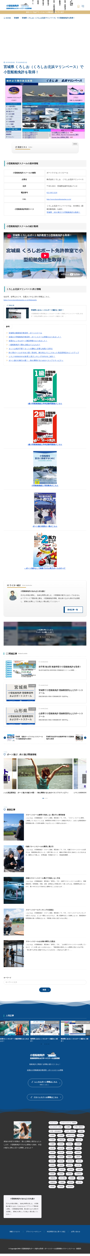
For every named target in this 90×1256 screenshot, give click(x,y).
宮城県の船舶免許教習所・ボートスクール (25, 333)
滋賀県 (61, 1165)
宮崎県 (78, 1144)
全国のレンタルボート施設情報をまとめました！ (28, 341)
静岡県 (71, 1182)
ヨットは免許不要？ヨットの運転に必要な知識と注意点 (31, 349)
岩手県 (33, 662)
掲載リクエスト (15, 1231)
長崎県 (72, 1178)
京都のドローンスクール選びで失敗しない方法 (43, 878)
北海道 (81, 1135)
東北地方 (70, 1161)
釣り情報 (63, 1178)
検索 (44, 990)
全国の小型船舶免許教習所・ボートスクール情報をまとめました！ (35, 337)
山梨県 (78, 1148)
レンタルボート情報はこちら (45, 1082)
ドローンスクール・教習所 (69, 1122)
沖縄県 (52, 1165)
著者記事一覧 (72, 610)
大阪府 (52, 1144)
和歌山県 (62, 1139)
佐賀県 (52, 1135)
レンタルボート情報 (22, 1022)
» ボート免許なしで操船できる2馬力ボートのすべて (45, 568)
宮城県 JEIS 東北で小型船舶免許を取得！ (63, 212)
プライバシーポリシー (33, 1231)
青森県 (62, 1182)
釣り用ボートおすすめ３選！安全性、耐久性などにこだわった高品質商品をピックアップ (44, 353)
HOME (8, 18)
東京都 (61, 1161)
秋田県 (52, 1173)
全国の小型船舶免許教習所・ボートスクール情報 (45, 1070)
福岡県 (71, 1169)
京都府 (81, 1131)
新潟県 (52, 1161)
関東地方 (53, 1182)
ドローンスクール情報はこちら (46, 1097)
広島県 (52, 1156)
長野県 (81, 1178)
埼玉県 (71, 1139)
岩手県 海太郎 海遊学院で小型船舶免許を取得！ (60, 667)
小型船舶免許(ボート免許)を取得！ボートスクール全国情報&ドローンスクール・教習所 (51, 1248)
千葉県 (52, 1139)
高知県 (52, 1186)
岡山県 (61, 1152)
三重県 (68, 1127)
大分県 (79, 1139)
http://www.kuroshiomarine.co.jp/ (59, 199)
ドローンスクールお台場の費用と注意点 (40, 941)
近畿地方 (79, 1173)
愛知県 (78, 1156)
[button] (6, 778)
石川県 (78, 1165)
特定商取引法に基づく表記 (56, 1231)
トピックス (54, 1122)
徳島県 (61, 1156)
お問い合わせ (75, 1231)
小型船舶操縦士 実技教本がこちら (45, 485)
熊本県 (70, 1165)
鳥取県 (61, 1186)
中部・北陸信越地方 (56, 1131)
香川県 (79, 1182)
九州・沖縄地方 (71, 1131)
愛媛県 (70, 1156)
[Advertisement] (45, 37)
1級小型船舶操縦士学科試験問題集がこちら (45, 404)
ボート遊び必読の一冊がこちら (45, 526)
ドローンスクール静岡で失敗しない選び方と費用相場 (45, 815)
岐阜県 (52, 1152)
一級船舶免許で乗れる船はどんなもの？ (24, 345)
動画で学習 (71, 1135)
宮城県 (16, 18)
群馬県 (61, 1173)
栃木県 (79, 1161)
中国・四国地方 (79, 1127)
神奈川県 (53, 1169)
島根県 (78, 1152)
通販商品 (53, 1178)
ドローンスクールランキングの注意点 (40, 910)
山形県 (33, 709)
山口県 (61, 1148)
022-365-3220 (52, 193)
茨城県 (70, 1173)
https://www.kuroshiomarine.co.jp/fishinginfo (20, 300)
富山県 (52, 1148)
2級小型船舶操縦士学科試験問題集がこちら (45, 444)
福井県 (62, 1169)
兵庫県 (61, 1135)
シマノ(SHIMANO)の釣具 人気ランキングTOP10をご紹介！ (32, 356)
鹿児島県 (70, 1186)
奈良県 (61, 1144)
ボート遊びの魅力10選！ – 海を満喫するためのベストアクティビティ (36, 360)
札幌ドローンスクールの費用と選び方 (40, 846)
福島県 (79, 1169)
